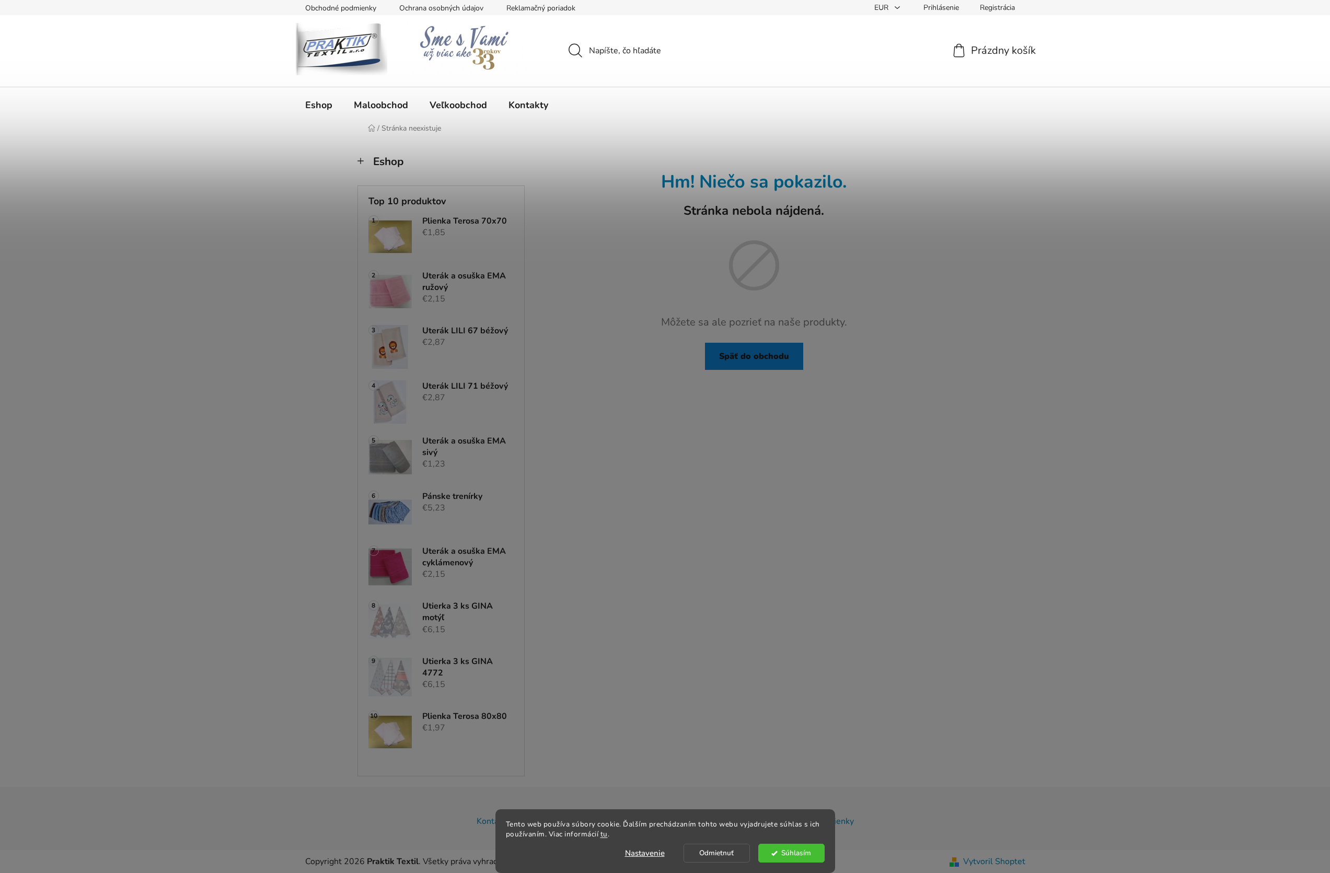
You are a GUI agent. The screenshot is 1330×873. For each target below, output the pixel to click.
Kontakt (491, 821)
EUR (882, 8)
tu (604, 834)
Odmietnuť (716, 853)
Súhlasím (796, 853)
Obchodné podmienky (340, 8)
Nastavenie (645, 853)
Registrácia (997, 8)
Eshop (388, 161)
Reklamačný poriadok (540, 8)
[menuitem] (319, 105)
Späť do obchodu (754, 356)
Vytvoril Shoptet (994, 861)
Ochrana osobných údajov (441, 8)
